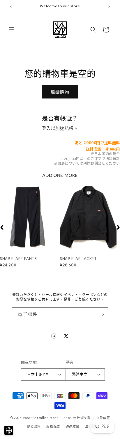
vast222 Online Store (41, 418)
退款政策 (103, 418)
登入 (46, 128)
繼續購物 (60, 91)
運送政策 (73, 426)
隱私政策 (34, 426)
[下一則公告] (109, 6)
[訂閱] (101, 314)
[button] (11, 29)
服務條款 (53, 426)
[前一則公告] (10, 6)
